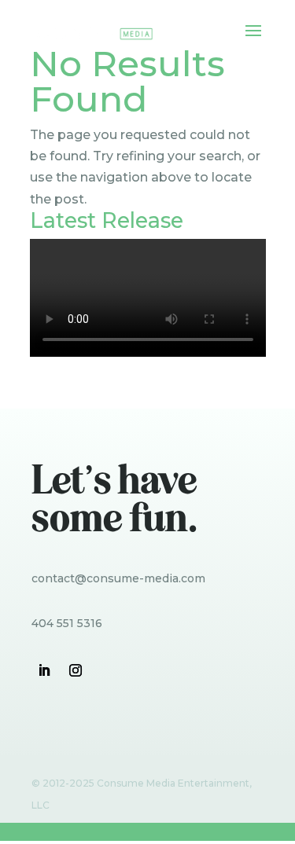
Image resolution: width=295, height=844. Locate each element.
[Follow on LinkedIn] (44, 670)
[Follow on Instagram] (75, 670)
